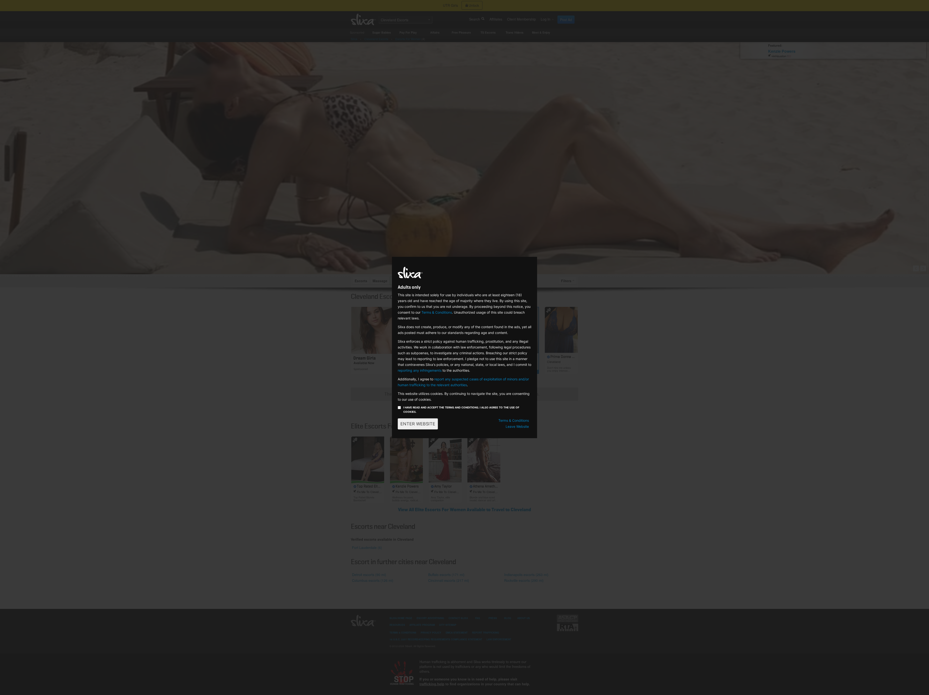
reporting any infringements (420, 370)
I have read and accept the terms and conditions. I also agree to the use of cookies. (461, 410)
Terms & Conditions (436, 312)
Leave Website (517, 426)
